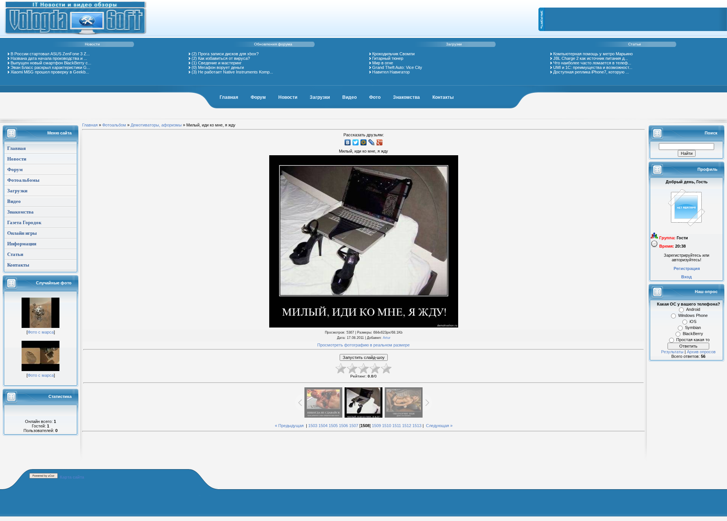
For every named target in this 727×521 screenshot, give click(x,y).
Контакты (443, 97)
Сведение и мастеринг (220, 63)
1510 (386, 425)
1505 (333, 425)
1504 (323, 425)
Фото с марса (41, 332)
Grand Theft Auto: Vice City (397, 67)
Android (693, 309)
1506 (343, 425)
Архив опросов (701, 351)
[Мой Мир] (364, 142)
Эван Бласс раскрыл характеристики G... (50, 67)
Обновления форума (273, 44)
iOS (693, 321)
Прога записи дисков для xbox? (228, 53)
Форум (258, 97)
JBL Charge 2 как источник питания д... (590, 58)
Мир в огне (382, 63)
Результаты (672, 351)
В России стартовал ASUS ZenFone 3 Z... (50, 53)
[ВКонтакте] (348, 142)
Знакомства (406, 97)
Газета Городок (24, 222)
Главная (229, 97)
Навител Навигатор (391, 72)
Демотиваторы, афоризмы (156, 125)
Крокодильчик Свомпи (393, 53)
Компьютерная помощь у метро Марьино (593, 53)
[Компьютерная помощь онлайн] (75, 35)
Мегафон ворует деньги (221, 67)
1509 (376, 425)
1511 (396, 425)
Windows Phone (693, 315)
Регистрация (687, 268)
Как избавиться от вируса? (224, 58)
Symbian (693, 327)
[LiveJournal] (372, 142)
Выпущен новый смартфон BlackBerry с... (51, 63)
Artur (386, 338)
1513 (416, 425)
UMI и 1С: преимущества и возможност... (592, 67)
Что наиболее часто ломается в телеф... (592, 63)
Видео (349, 97)
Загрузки (454, 44)
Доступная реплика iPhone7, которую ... (591, 72)
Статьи (634, 44)
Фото (375, 97)
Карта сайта (72, 477)
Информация (21, 243)
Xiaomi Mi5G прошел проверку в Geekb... (50, 72)
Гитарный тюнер (387, 58)
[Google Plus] (380, 142)
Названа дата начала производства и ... (49, 58)
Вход (686, 277)
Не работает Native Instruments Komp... (235, 72)
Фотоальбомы (23, 180)
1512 (406, 425)
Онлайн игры (22, 233)
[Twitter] (356, 142)
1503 (312, 425)
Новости (92, 44)
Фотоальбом (114, 125)
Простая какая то (693, 339)
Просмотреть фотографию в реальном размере (363, 345)
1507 (353, 425)
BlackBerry (693, 333)
